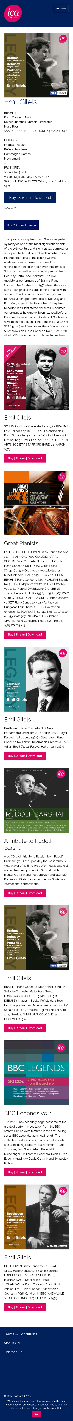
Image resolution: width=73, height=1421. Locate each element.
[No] (68, 1409)
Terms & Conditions (20, 1334)
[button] (63, 38)
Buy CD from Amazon (21, 225)
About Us (12, 1343)
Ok (36, 1414)
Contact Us (13, 1352)
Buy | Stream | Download (30, 197)
